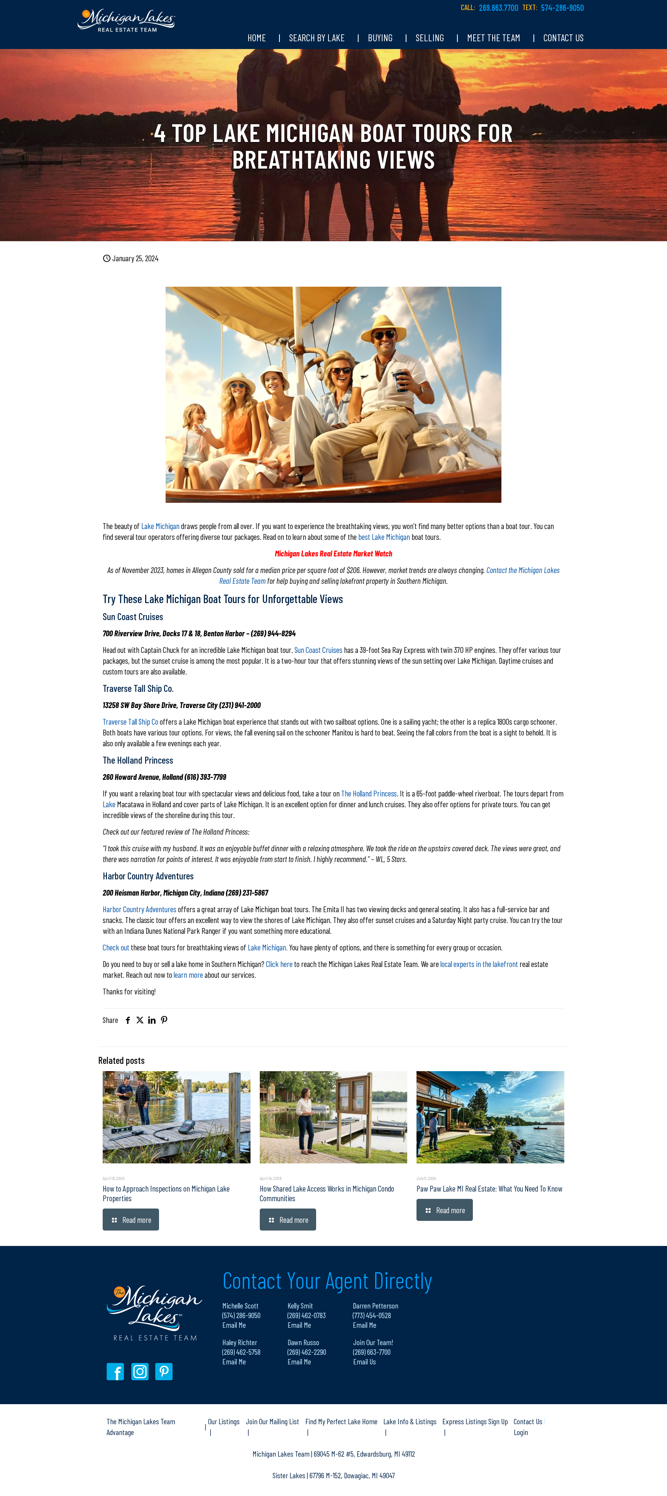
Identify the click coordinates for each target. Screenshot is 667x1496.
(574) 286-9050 (241, 1315)
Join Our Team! (373, 1342)
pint (165, 1371)
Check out (116, 947)
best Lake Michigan (384, 536)
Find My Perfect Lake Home (341, 1421)
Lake (109, 804)
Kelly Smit (300, 1305)
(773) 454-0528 (372, 1315)
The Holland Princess (368, 793)
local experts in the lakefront (479, 964)
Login (521, 1432)
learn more (188, 974)
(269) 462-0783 (307, 1315)
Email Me (234, 1324)
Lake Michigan (160, 526)
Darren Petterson (375, 1305)
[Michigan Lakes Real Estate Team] (126, 16)
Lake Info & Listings (410, 1421)
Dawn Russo (303, 1342)
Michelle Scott (240, 1305)
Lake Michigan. (268, 947)
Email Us (364, 1361)
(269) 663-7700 (372, 1351)
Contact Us (529, 1421)
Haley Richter (239, 1342)
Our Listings (224, 1421)
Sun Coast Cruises (317, 649)
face (117, 1371)
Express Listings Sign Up (475, 1421)
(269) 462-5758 (241, 1351)
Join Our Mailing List (272, 1421)
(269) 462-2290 (307, 1351)
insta (141, 1371)
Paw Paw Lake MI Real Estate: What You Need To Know (489, 1188)
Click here (278, 964)
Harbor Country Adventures (139, 909)
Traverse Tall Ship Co (130, 721)
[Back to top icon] (630, 1480)
